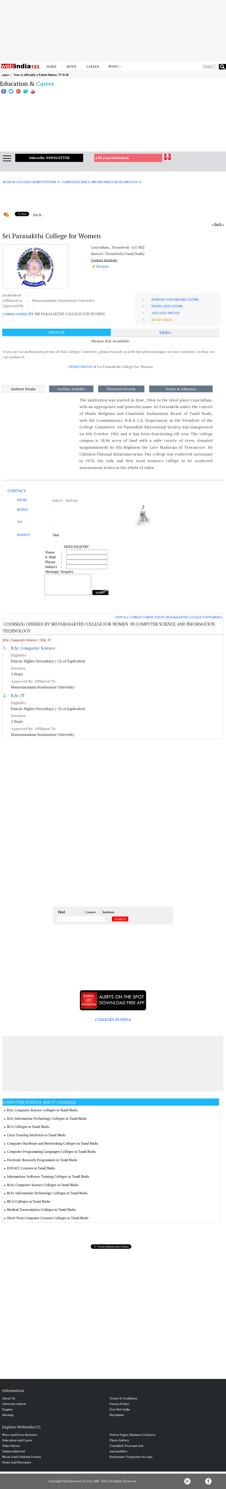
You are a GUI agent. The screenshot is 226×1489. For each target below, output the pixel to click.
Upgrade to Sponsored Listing (175, 300)
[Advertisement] (113, 31)
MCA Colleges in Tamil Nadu (28, 1201)
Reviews (102, 266)
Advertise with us (14, 1404)
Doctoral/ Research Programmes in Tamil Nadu (42, 1160)
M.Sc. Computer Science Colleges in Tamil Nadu (42, 1185)
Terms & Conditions (123, 1398)
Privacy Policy (119, 1404)
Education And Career (17, 1440)
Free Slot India (119, 1409)
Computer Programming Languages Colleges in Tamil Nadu (51, 1151)
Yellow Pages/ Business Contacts (132, 1435)
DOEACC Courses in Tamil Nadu (31, 1168)
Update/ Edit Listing (167, 306)
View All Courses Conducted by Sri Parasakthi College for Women (167, 617)
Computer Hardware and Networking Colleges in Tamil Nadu (52, 1143)
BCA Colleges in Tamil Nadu (28, 1126)
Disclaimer (116, 1415)
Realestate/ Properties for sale (131, 1457)
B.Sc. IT (45, 640)
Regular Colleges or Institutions (29, 182)
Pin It (37, 215)
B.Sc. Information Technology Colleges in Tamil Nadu (47, 1118)
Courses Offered (15, 314)
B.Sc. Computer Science (20, 640)
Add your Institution (112, 158)
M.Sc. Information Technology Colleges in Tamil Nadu (47, 1193)
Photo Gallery (119, 1440)
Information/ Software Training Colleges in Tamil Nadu (48, 1176)
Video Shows (11, 1446)
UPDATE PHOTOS (80, 367)
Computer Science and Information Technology (100, 182)
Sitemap (8, 1415)
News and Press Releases (19, 1435)
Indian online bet (13, 1451)
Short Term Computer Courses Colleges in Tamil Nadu (47, 1218)
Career (92, 66)
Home (51, 66)
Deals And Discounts (16, 1462)
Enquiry (7, 1409)
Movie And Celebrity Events (21, 1457)
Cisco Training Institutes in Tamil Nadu (36, 1135)
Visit (56, 535)
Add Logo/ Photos (165, 313)
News (71, 66)
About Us (8, 1398)
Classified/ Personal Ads (126, 1446)
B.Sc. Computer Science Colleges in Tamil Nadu (42, 1110)
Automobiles (118, 1451)
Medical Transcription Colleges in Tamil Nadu (41, 1209)
